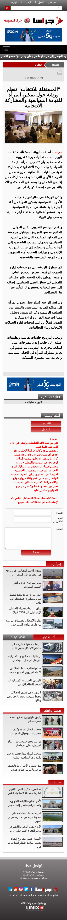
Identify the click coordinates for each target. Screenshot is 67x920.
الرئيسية (56, 64)
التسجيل (46, 423)
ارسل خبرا (26, 2)
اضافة (36, 552)
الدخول (46, 429)
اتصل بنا (39, 2)
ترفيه (14, 2)
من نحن (52, 2)
